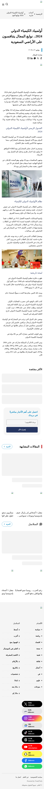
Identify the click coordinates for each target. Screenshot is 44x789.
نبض (29, 711)
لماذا (17, 681)
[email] (28, 58)
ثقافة (38, 661)
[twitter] (38, 58)
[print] (41, 58)
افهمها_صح (15, 642)
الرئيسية (39, 14)
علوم (38, 680)
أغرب (17, 636)
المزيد (8, 446)
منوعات (37, 687)
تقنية (38, 655)
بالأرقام (16, 661)
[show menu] (3, 4)
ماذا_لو (16, 693)
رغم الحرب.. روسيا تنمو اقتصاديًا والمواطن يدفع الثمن (28, 592)
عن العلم (26, 777)
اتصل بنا (18, 777)
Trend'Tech (38, 781)
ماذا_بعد (16, 687)
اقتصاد (37, 642)
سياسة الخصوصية (36, 777)
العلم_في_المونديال (11, 649)
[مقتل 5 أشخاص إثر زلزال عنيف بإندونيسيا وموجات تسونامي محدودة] (27, 500)
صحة (38, 649)
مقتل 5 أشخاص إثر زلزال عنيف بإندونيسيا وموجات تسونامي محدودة (29, 514)
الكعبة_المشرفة (13, 655)
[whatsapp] (35, 58)
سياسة (37, 630)
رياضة (38, 636)
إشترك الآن (22, 429)
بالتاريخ (16, 668)
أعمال (38, 668)
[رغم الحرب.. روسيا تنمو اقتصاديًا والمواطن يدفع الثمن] (27, 578)
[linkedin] (31, 58)
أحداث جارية (31, 14)
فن (39, 674)
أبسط (17, 630)
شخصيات (15, 674)
